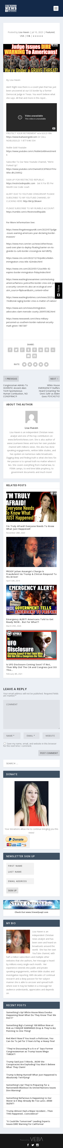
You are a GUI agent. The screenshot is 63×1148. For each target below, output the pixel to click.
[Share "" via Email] (28, 356)
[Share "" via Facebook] (10, 350)
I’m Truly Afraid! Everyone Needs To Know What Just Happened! (30, 527)
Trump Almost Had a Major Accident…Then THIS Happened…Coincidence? (29, 1112)
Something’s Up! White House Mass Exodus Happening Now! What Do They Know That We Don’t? (31, 1015)
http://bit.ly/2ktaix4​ (32, 201)
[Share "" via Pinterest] (34, 350)
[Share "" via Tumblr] (28, 350)
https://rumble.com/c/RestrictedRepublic (26, 211)
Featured (50, 32)
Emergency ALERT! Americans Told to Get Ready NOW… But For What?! (30, 620)
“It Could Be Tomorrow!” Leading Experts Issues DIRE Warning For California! (28, 1122)
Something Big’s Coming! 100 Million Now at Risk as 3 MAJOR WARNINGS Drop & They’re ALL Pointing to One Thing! (31, 1028)
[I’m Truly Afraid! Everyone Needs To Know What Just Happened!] (31, 507)
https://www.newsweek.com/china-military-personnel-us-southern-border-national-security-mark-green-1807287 (30, 322)
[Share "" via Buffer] (47, 350)
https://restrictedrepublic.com (20, 183)
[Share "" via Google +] (22, 350)
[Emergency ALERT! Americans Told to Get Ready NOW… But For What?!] (31, 600)
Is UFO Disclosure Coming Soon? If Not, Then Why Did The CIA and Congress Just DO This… (31, 667)
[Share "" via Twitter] (16, 350)
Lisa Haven (23, 32)
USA (22, 35)
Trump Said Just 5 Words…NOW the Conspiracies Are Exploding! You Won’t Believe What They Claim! (30, 1064)
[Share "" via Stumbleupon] (53, 350)
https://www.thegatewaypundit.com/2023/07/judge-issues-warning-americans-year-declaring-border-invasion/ (31, 233)
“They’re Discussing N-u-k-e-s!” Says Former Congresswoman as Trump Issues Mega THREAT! (29, 1051)
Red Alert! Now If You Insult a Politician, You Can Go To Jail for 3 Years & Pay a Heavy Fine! (30, 1040)
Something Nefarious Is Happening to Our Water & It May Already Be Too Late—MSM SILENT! (29, 1101)
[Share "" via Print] (34, 356)
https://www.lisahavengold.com (21, 136)
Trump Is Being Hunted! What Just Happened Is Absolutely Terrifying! (31, 1076)
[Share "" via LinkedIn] (41, 350)
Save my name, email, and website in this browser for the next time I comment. (29, 744)
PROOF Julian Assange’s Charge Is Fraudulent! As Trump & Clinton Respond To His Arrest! (31, 574)
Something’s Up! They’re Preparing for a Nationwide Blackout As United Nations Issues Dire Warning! (31, 1087)
